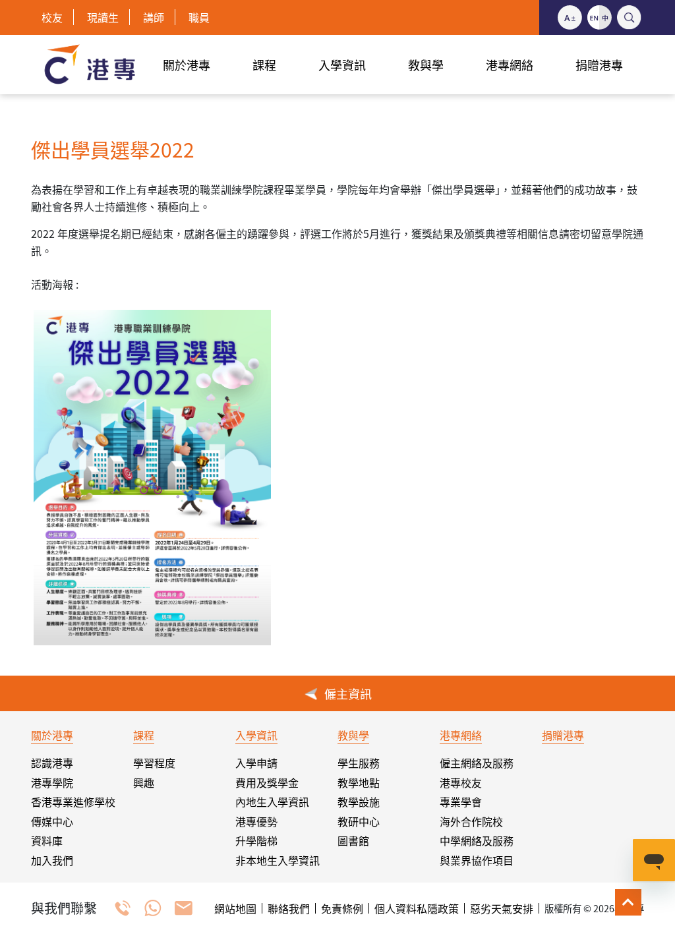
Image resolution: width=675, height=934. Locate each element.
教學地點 (359, 782)
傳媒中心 (52, 821)
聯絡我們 (289, 908)
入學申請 (256, 763)
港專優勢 (256, 821)
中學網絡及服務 (477, 840)
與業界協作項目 (477, 860)
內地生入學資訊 (272, 801)
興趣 (143, 782)
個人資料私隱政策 (416, 908)
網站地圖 (235, 908)
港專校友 (461, 782)
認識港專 (52, 763)
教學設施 (359, 801)
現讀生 (103, 17)
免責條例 (342, 908)
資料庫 (47, 840)
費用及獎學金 (267, 782)
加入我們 (52, 860)
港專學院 (52, 782)
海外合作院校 (471, 821)
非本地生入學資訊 (277, 860)
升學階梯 (256, 840)
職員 (199, 17)
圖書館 (353, 840)
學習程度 (154, 763)
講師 (153, 17)
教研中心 (359, 821)
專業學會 (461, 801)
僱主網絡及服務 (477, 763)
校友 (52, 17)
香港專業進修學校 (73, 801)
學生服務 (359, 763)
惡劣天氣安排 (501, 908)
